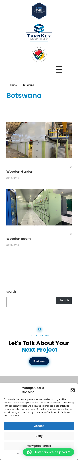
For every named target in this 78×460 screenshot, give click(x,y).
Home (13, 84)
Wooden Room (18, 239)
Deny (39, 436)
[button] (72, 390)
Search (11, 292)
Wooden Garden (19, 171)
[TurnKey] (39, 33)
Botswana (12, 178)
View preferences (39, 446)
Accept (39, 426)
